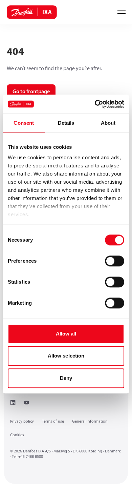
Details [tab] (66, 123)
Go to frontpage (31, 92)
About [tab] (108, 123)
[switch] (114, 261)
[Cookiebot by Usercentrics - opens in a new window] (95, 104)
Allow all (66, 334)
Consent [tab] (24, 123)
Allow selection (66, 356)
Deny (66, 378)
